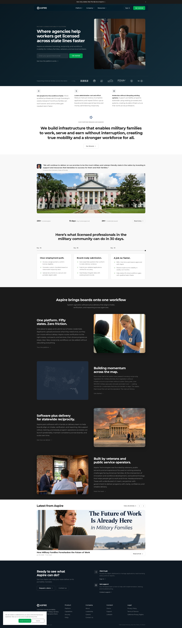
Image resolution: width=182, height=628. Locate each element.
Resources (101, 8)
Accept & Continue (25, 621)
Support (109, 611)
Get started (139, 8)
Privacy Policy (132, 608)
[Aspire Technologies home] (42, 8)
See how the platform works (47, 61)
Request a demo (45, 588)
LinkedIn (109, 614)
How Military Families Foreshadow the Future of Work (63, 552)
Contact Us (89, 617)
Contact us (62, 588)
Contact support (104, 592)
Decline (38, 621)
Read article (137, 554)
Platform (79, 8)
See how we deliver (43, 440)
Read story (137, 221)
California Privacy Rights (135, 614)
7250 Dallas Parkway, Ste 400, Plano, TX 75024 (132, 624)
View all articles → (130, 506)
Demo (109, 608)
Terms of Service (133, 611)
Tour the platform (43, 347)
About (88, 608)
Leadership (89, 611)
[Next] (143, 506)
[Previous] (139, 506)
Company (89, 8)
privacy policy (20, 616)
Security (67, 614)
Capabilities (68, 611)
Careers (88, 614)
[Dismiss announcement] (145, 2)
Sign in (127, 8)
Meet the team (99, 491)
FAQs (66, 617)
